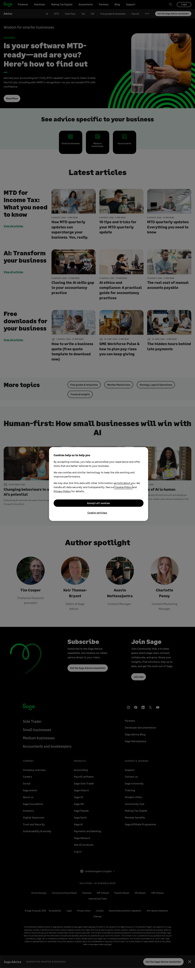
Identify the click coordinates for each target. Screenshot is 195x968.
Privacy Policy (62, 491)
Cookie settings (97, 512)
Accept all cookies (98, 503)
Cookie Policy (123, 487)
